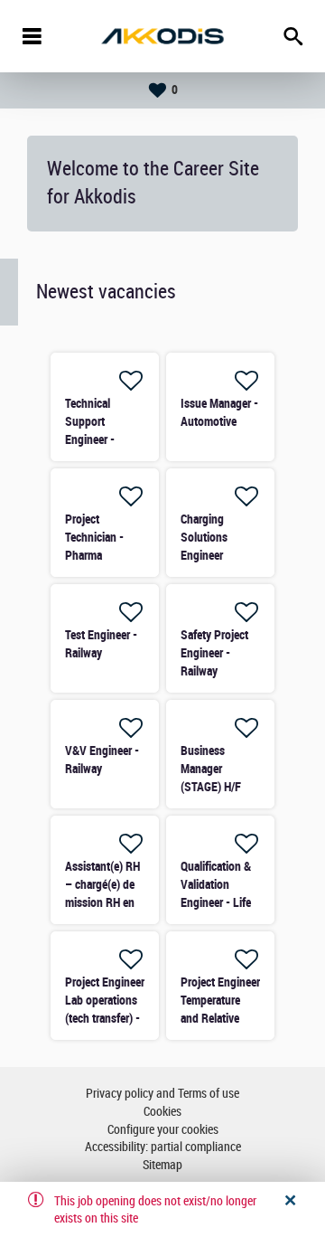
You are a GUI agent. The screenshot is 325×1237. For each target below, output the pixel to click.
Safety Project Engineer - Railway (214, 653)
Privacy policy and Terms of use (162, 1093)
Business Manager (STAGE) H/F (211, 768)
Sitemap (162, 1165)
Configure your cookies (162, 1130)
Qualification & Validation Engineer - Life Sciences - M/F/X (216, 902)
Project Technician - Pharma (94, 537)
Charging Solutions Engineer (204, 537)
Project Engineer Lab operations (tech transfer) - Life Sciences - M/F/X (104, 1018)
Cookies (162, 1111)
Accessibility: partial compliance (163, 1147)
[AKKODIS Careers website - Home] (162, 36)
